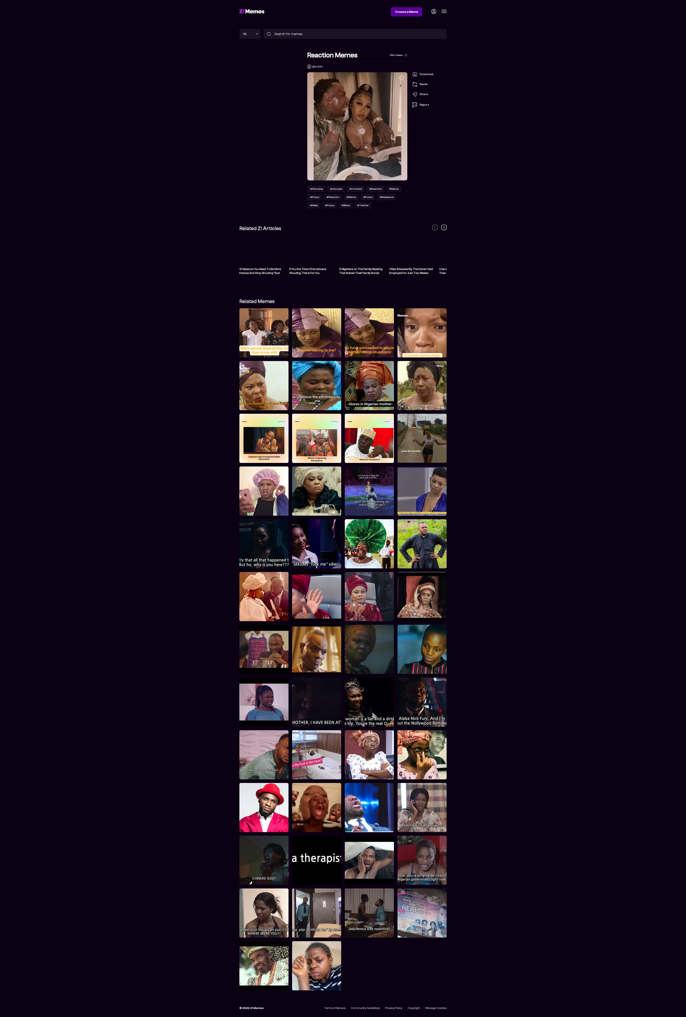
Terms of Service (335, 1008)
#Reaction (375, 189)
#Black (345, 205)
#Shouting (316, 189)
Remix (424, 84)
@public (317, 66)
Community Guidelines (365, 1008)
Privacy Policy (393, 1008)
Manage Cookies (436, 1008)
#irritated (355, 189)
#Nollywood (387, 197)
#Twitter (363, 205)
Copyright (414, 1008)
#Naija (314, 205)
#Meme (394, 189)
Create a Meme (406, 12)
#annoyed (336, 189)
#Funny (314, 197)
